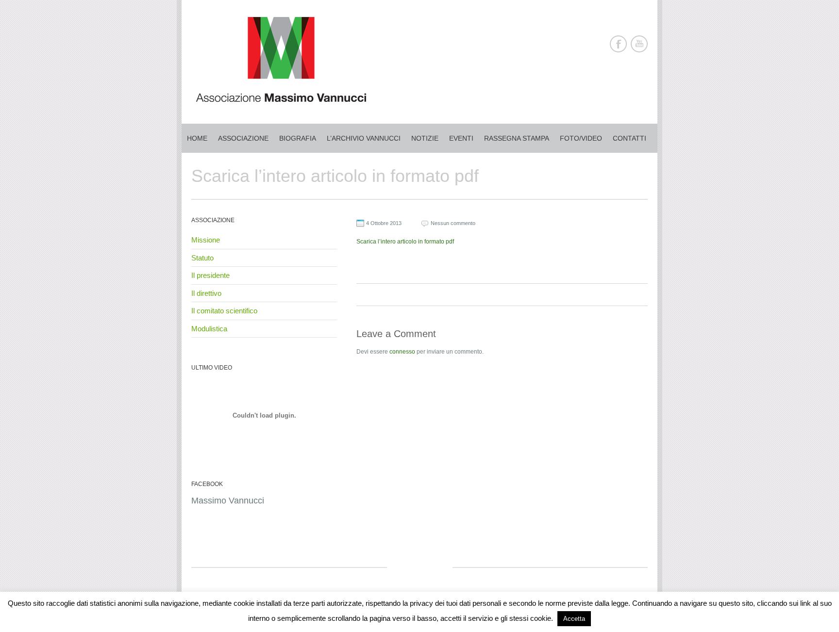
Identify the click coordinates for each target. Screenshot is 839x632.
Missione (205, 240)
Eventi (461, 138)
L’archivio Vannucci (364, 138)
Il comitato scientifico (224, 311)
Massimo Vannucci (227, 500)
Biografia (297, 138)
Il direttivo (206, 293)
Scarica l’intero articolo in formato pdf (405, 241)
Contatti (629, 138)
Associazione (243, 138)
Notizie (424, 138)
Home (197, 138)
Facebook (618, 43)
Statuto (202, 258)
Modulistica (209, 328)
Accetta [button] (574, 618)
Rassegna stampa (516, 138)
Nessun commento (453, 223)
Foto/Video (581, 138)
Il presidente (210, 275)
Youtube (639, 43)
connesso (402, 351)
